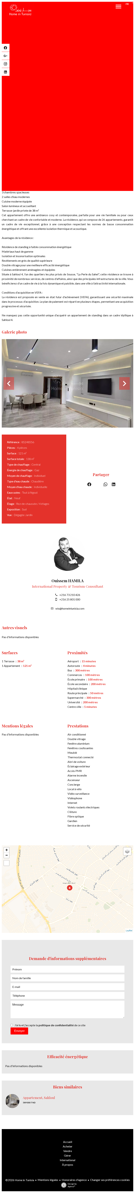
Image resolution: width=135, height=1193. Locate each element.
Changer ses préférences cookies (110, 1179)
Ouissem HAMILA (68, 580)
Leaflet (129, 930)
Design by (72, 1185)
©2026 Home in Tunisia (19, 1180)
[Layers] (127, 851)
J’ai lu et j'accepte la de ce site (50, 1025)
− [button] (6, 855)
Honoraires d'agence (74, 1179)
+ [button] (6, 850)
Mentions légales (48, 1179)
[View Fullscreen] (6, 863)
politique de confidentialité (56, 1025)
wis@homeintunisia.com (69, 608)
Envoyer (19, 1030)
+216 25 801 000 (69, 599)
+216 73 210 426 (69, 594)
